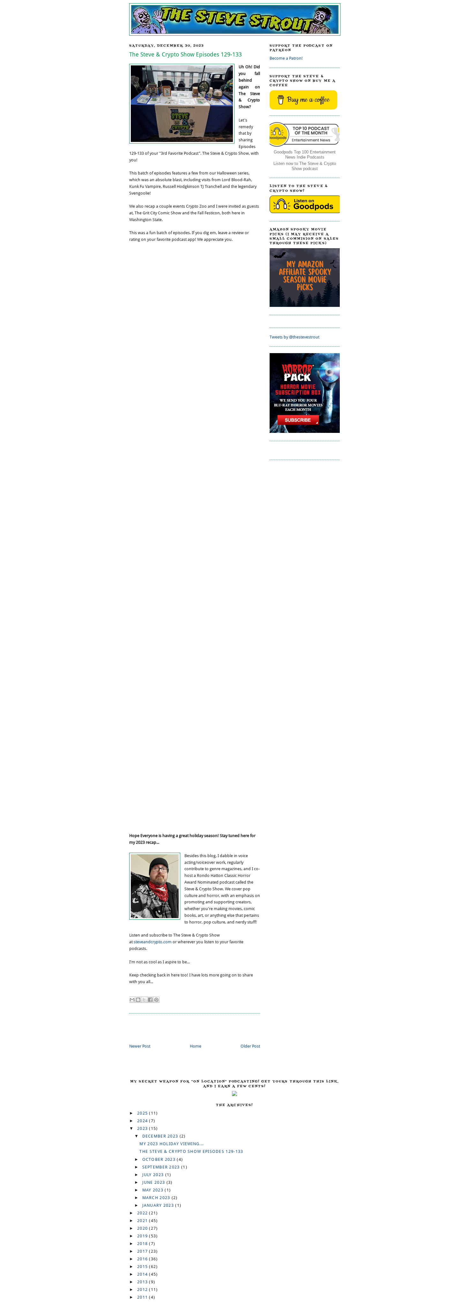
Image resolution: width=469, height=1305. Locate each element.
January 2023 (158, 1205)
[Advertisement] (204, 1029)
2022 (143, 1213)
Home (195, 1046)
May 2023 (153, 1190)
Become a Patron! (286, 58)
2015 (143, 1266)
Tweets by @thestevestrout (294, 337)
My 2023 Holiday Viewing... (171, 1143)
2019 (143, 1236)
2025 (143, 1113)
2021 (143, 1220)
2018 (143, 1243)
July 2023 (153, 1174)
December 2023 (161, 1136)
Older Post (250, 1046)
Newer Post (139, 1046)
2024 (143, 1120)
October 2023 (159, 1159)
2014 (143, 1274)
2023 (143, 1128)
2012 (143, 1289)
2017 (143, 1251)
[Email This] (132, 1000)
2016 (143, 1259)
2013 (143, 1281)
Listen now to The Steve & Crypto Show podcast (304, 166)
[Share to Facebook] (150, 1000)
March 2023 (157, 1197)
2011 (143, 1297)
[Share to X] (144, 1000)
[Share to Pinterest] (156, 1000)
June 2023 (154, 1182)
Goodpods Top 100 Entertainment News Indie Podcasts (305, 154)
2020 (143, 1228)
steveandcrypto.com (153, 941)
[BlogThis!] (138, 1000)
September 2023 (162, 1167)
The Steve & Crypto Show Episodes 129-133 (191, 1151)
